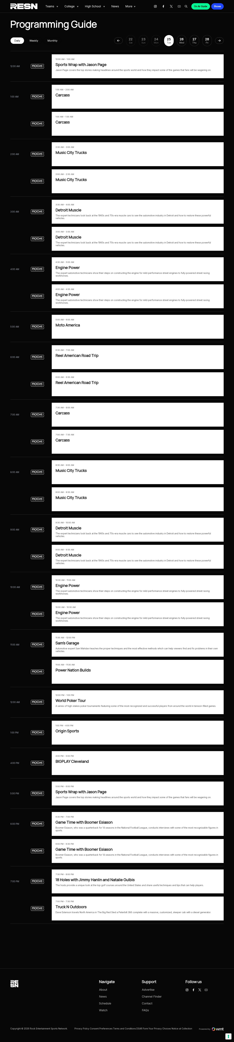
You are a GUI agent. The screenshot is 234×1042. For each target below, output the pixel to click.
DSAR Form (142, 1028)
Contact (147, 1003)
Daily (17, 40)
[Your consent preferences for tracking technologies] (228, 1036)
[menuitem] (51, 6)
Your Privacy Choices (160, 1028)
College (69, 6)
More (128, 6)
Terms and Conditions (124, 1028)
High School (93, 6)
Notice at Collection (182, 1028)
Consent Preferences (101, 1028)
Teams (50, 6)
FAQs (145, 1010)
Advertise (148, 989)
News (115, 6)
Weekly (33, 40)
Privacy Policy (81, 1028)
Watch (103, 1010)
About (103, 989)
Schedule (105, 1003)
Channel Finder (152, 996)
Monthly (52, 40)
